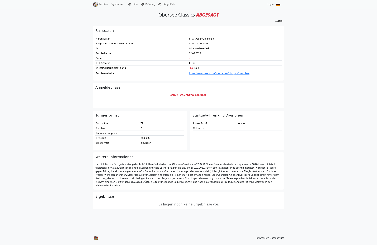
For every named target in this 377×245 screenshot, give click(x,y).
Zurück (279, 20)
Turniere (103, 4)
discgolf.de (168, 4)
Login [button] (270, 4)
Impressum (262, 238)
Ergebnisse (117, 4)
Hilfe (135, 4)
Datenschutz (277, 238)
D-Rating (150, 4)
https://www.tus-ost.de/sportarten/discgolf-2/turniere (219, 73)
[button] (279, 4)
